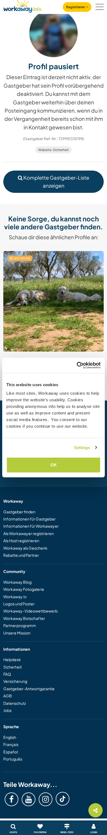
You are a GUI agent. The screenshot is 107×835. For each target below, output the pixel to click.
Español (10, 751)
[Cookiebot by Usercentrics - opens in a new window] (77, 365)
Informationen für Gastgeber (29, 518)
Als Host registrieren (21, 540)
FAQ (7, 674)
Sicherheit (12, 666)
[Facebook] (11, 799)
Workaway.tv (15, 596)
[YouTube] (28, 799)
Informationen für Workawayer (31, 526)
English (9, 737)
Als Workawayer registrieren (28, 533)
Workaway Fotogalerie (23, 589)
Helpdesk (12, 659)
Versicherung (15, 681)
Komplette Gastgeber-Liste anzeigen (55, 181)
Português (12, 758)
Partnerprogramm (19, 625)
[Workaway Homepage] (22, 5)
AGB (7, 695)
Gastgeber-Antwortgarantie (29, 688)
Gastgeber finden (19, 511)
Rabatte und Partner (21, 555)
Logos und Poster (19, 603)
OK (53, 465)
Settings (82, 447)
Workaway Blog (17, 582)
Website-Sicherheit (53, 150)
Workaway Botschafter (24, 618)
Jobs (7, 710)
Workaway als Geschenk (25, 547)
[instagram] (45, 799)
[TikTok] (62, 799)
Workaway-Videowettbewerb (30, 610)
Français (10, 744)
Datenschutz (14, 703)
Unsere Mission (16, 632)
